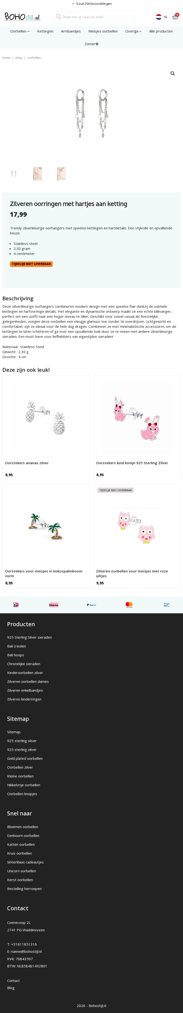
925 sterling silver (22, 740)
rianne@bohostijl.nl (26, 951)
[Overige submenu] (140, 31)
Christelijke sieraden (23, 663)
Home (6, 58)
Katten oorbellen (21, 844)
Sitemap (13, 731)
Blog (11, 987)
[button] (172, 73)
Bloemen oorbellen (22, 826)
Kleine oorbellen (20, 776)
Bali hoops (15, 654)
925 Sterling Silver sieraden (29, 637)
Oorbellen (34, 58)
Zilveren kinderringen (24, 699)
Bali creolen (16, 646)
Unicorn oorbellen (21, 870)
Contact (13, 980)
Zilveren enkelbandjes (25, 690)
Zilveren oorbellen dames (28, 681)
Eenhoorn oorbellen (23, 835)
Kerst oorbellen (20, 879)
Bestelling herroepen (24, 888)
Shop (18, 58)
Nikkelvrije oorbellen (23, 784)
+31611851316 (24, 944)
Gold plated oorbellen (25, 758)
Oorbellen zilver (20, 767)
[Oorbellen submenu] (28, 31)
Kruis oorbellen (19, 853)
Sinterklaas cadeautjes (25, 862)
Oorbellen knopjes (22, 793)
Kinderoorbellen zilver (25, 672)
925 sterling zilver (22, 749)
